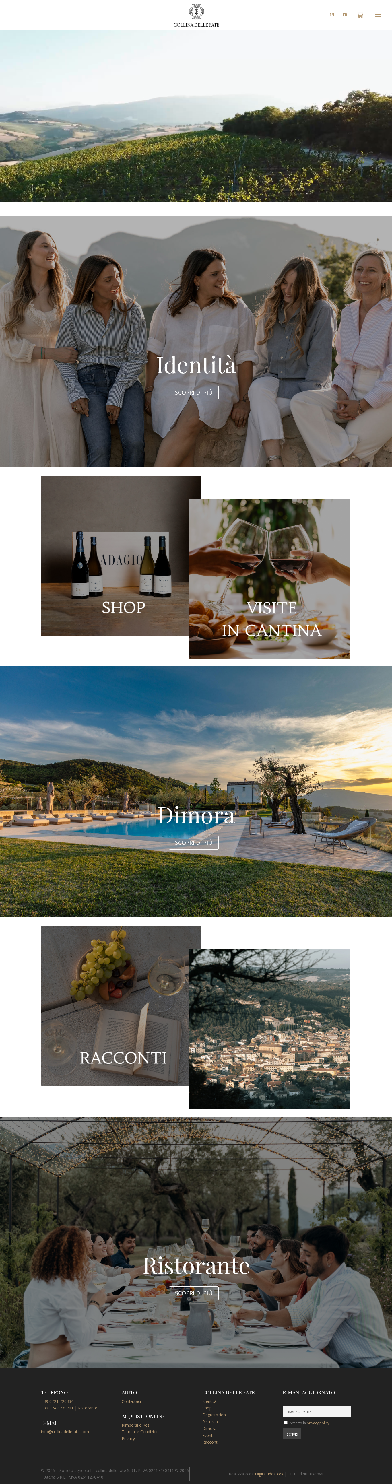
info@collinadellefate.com (65, 1431)
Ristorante (212, 1421)
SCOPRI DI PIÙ (194, 392)
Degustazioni (214, 1414)
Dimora (209, 1428)
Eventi (208, 1435)
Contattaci (131, 1401)
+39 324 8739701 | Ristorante (69, 1408)
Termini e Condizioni (141, 1431)
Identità (209, 1401)
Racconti (210, 1442)
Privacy (128, 1438)
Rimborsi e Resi (136, 1425)
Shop (207, 1408)
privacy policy (318, 1423)
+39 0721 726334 (57, 1401)
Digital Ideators (269, 1474)
